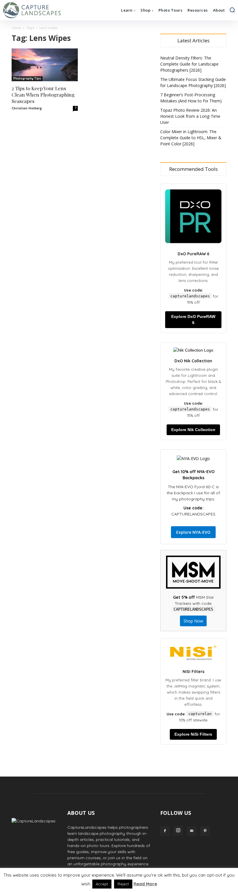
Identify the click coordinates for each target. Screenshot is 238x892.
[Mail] (191, 831)
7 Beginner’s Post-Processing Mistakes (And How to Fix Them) (191, 98)
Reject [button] (123, 884)
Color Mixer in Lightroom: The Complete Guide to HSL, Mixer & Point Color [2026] (190, 137)
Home (16, 28)
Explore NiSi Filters (193, 734)
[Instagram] (178, 830)
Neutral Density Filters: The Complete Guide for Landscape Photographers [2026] (189, 64)
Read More (145, 883)
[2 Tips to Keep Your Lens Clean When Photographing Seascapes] (45, 64)
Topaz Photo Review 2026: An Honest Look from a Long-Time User (190, 116)
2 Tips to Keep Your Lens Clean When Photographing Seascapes (43, 94)
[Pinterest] (205, 831)
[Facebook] (165, 831)
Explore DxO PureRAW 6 (193, 319)
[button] (232, 10)
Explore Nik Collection (193, 429)
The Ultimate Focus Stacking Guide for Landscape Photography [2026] (193, 82)
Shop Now (193, 621)
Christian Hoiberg (27, 108)
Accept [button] (102, 884)
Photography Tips (27, 78)
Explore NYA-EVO (193, 532)
